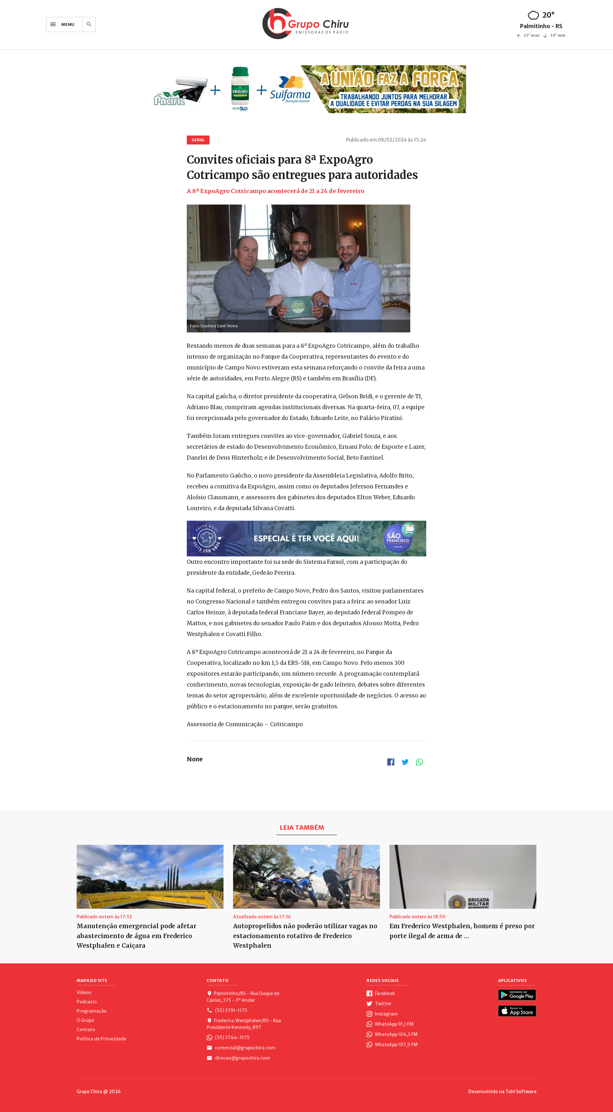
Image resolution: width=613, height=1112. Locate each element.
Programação (92, 1011)
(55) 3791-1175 (230, 1010)
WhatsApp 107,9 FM (396, 1044)
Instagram (386, 1014)
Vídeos (84, 992)
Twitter (383, 1004)
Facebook (384, 993)
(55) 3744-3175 (232, 1037)
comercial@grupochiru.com (244, 1048)
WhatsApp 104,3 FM (396, 1034)
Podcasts (87, 1002)
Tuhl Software (520, 1091)
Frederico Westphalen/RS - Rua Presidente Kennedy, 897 (244, 1024)
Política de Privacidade (101, 1039)
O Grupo (85, 1020)
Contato (86, 1029)
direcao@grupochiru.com (242, 1058)
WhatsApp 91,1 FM (393, 1024)
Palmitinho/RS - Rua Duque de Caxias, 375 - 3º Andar (243, 997)
